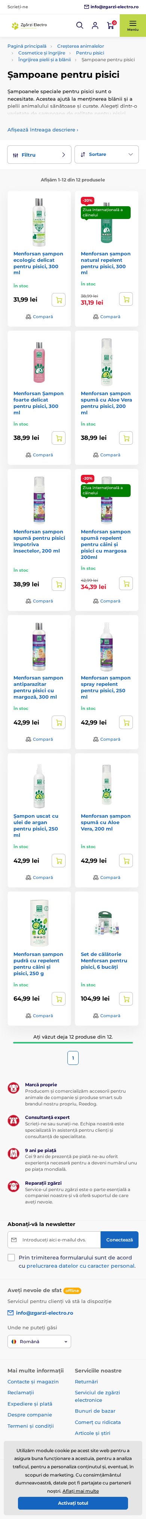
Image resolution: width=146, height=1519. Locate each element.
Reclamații (20, 1392)
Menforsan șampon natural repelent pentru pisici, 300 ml (106, 263)
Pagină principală (26, 46)
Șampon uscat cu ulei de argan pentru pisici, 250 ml (35, 825)
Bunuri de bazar (95, 1411)
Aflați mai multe (81, 1491)
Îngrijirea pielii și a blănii (44, 59)
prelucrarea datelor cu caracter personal (80, 1265)
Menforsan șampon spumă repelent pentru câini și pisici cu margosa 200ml (106, 544)
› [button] (42, 130)
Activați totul (73, 1503)
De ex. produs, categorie (55, 65)
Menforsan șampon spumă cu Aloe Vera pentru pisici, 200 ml (106, 402)
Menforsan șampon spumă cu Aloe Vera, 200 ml (106, 822)
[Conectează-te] (95, 25)
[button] (80, 25)
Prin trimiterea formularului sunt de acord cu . (77, 1261)
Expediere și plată (29, 1404)
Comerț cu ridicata (98, 1422)
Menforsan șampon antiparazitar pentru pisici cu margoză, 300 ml (38, 687)
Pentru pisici (90, 53)
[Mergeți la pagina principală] (29, 25)
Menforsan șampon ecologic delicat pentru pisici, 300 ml (38, 263)
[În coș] (58, 299)
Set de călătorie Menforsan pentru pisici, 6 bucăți (104, 960)
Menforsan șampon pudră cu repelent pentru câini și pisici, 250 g (38, 963)
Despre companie (29, 1415)
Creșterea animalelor (80, 46)
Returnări (86, 1382)
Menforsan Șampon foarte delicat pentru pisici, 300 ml (38, 402)
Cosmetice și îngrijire (41, 53)
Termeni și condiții (30, 1426)
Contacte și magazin (33, 1382)
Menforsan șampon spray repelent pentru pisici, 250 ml (106, 687)
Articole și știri (92, 1433)
